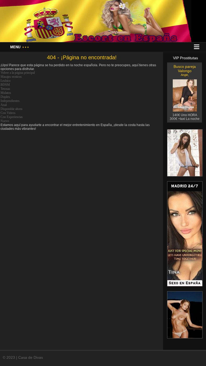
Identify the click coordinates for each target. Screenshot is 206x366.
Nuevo (5, 121)
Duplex (5, 97)
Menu (19, 47)
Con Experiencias (12, 117)
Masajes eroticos (11, 77)
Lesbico (5, 81)
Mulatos (6, 93)
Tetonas (5, 89)
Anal (4, 105)
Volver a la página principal (18, 73)
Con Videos (8, 113)
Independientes (10, 101)
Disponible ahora (11, 109)
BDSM (5, 85)
